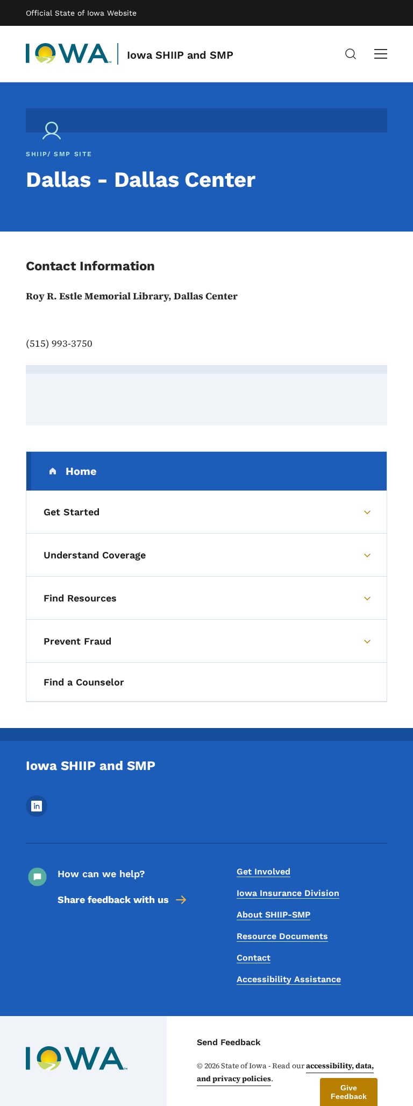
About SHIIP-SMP (273, 914)
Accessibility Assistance (289, 979)
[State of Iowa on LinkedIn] (36, 814)
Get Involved (263, 871)
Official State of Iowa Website (81, 13)
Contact (253, 958)
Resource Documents (282, 936)
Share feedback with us (113, 899)
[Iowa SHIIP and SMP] (69, 54)
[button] (349, 1092)
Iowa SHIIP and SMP (180, 54)
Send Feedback (229, 1042)
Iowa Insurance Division (288, 893)
